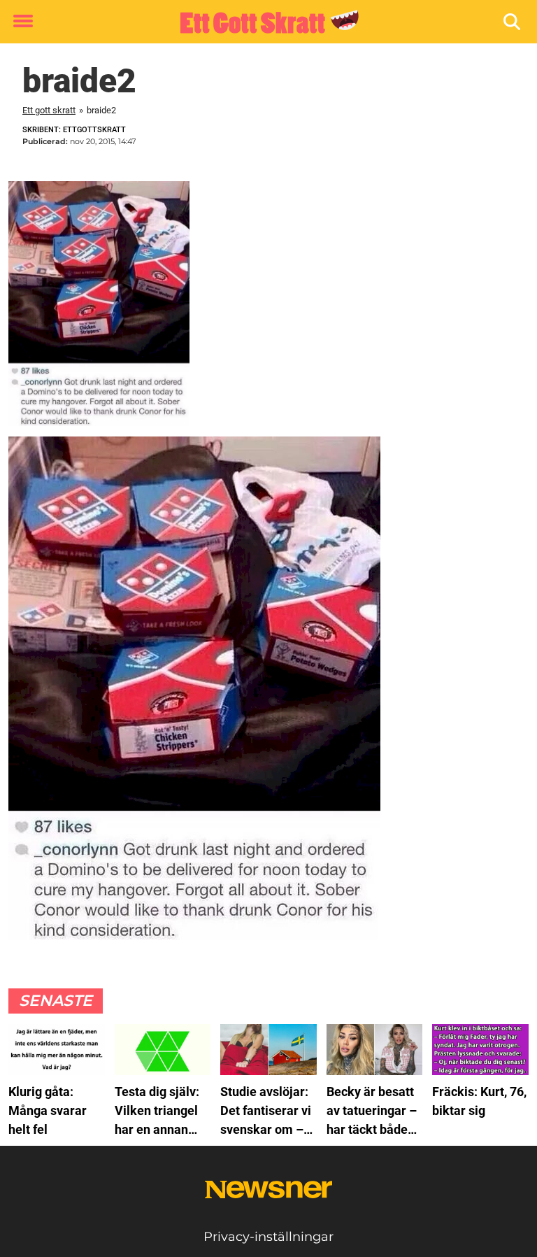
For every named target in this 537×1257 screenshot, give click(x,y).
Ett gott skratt (49, 110)
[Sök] (512, 22)
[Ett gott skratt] (263, 22)
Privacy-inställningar (268, 1236)
